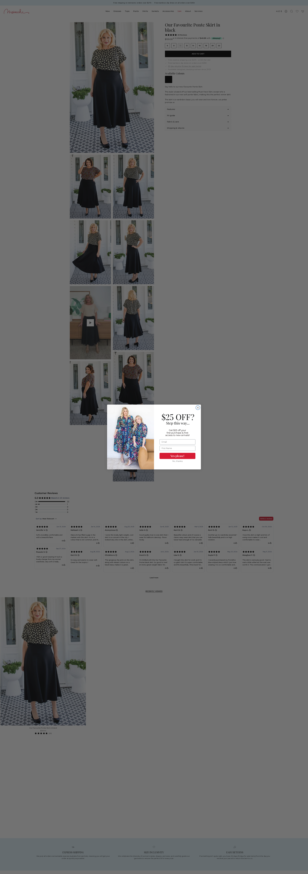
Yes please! (177, 456)
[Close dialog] (198, 408)
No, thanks (177, 461)
